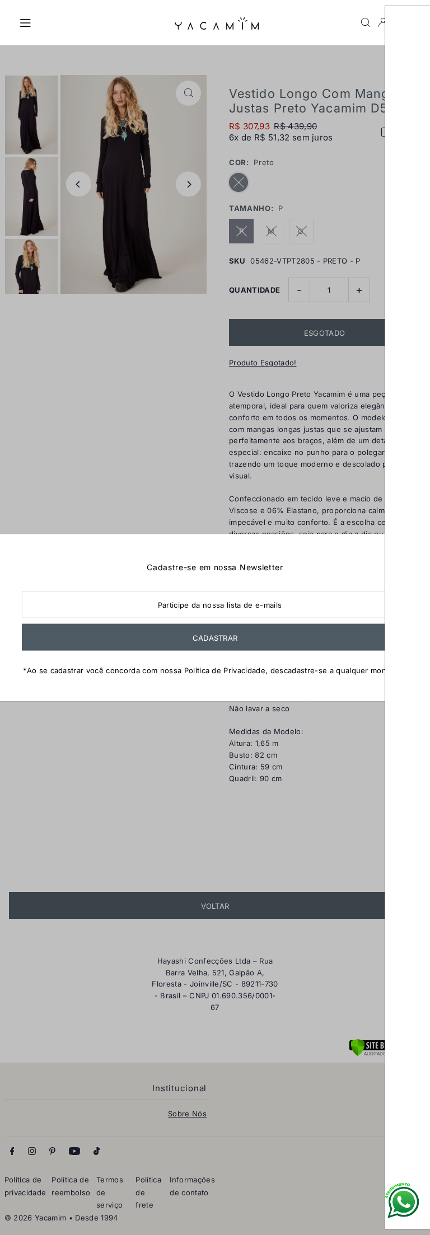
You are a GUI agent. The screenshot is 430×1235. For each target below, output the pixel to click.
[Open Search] (365, 22)
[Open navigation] (91, 21)
